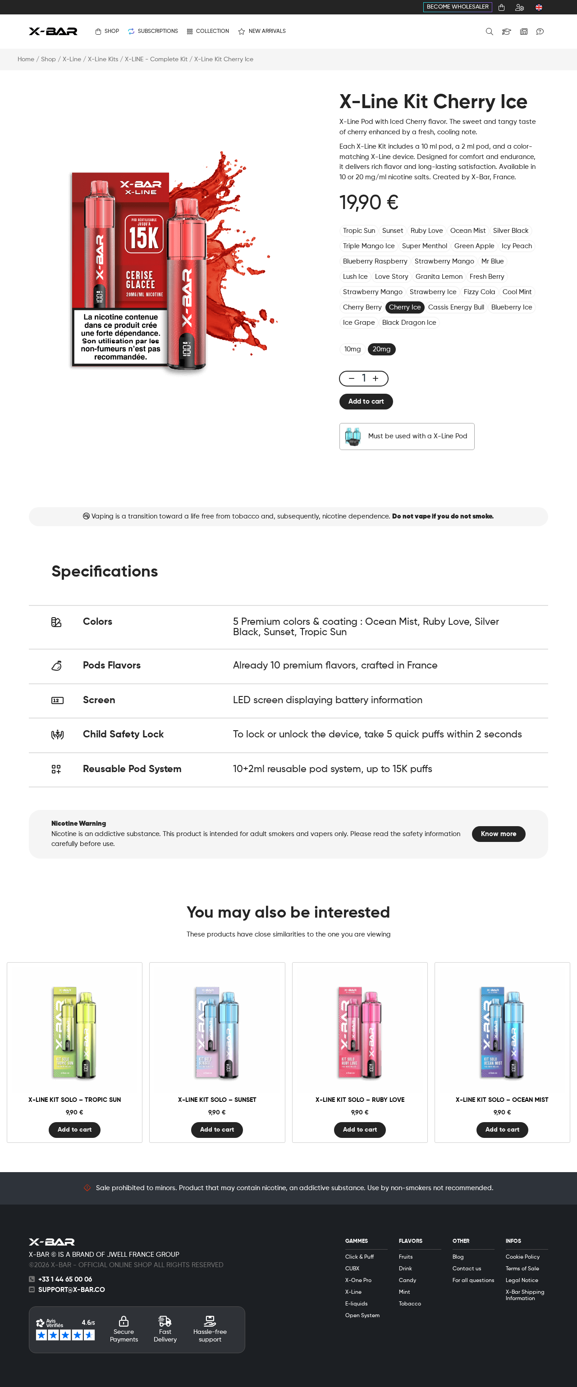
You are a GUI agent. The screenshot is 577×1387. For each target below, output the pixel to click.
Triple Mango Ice (369, 246)
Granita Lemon (439, 276)
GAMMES (356, 1241)
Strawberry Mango (444, 261)
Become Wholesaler (458, 7)
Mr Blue (492, 261)
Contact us (467, 1269)
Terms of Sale (522, 1269)
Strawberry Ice (433, 292)
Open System (362, 1316)
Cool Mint (517, 292)
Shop (48, 59)
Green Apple (474, 246)
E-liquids (356, 1304)
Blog (458, 1257)
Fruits (406, 1257)
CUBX (352, 1269)
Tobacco (410, 1304)
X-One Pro (358, 1280)
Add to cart (366, 401)
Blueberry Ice (511, 307)
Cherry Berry (362, 307)
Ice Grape (359, 322)
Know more (499, 834)
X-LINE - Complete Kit (156, 59)
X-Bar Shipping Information (525, 1295)
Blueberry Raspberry (375, 261)
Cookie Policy (523, 1257)
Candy (407, 1280)
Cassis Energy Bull (456, 307)
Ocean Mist (468, 230)
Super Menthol (424, 246)
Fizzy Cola (479, 292)
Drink (405, 1269)
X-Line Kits (103, 59)
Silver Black (511, 230)
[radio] (352, 349)
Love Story (391, 276)
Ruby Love (427, 230)
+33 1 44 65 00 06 (65, 1279)
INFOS (513, 1241)
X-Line (72, 59)
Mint (404, 1292)
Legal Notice (522, 1280)
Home (26, 59)
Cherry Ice (405, 307)
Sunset (392, 230)
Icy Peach (517, 246)
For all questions (474, 1280)
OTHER (461, 1241)
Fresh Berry (487, 276)
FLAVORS (410, 1241)
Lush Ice (355, 276)
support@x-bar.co (71, 1290)
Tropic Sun (359, 230)
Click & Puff (359, 1257)
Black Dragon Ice (409, 322)
